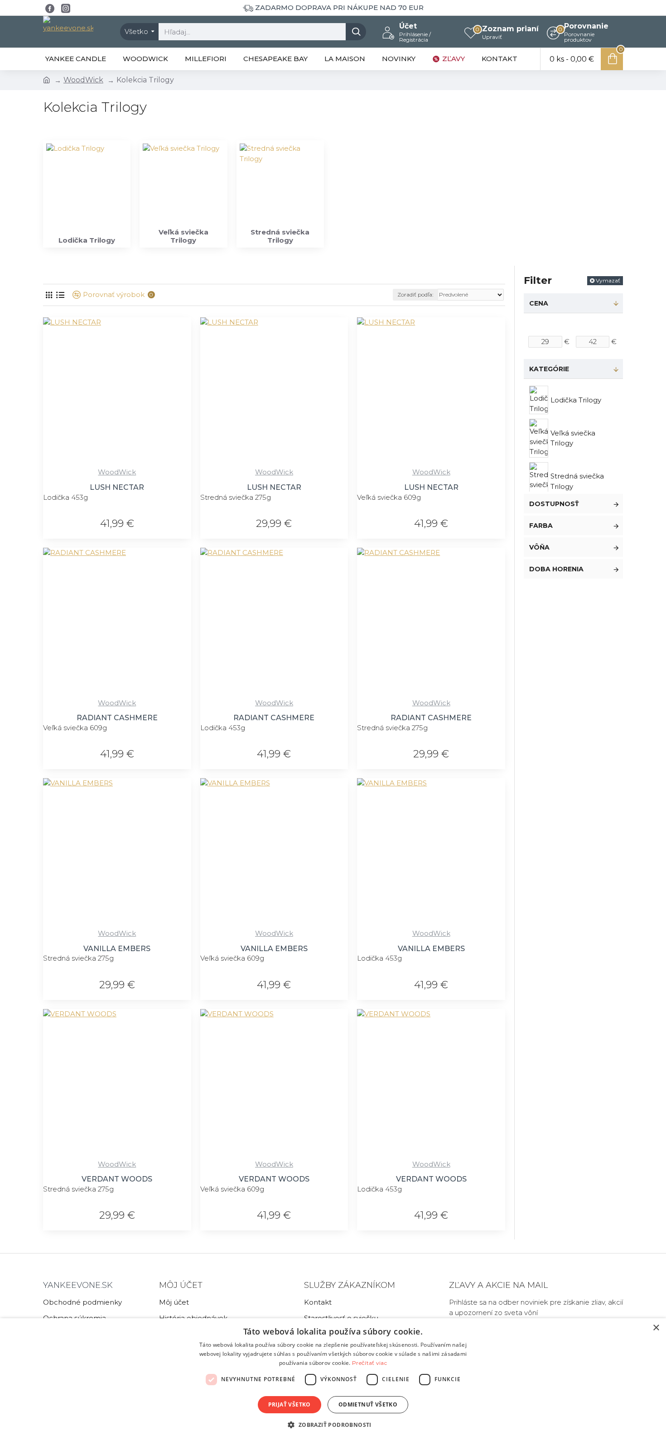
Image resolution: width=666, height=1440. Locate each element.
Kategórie (549, 369)
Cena (538, 303)
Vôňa (539, 547)
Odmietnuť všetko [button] (367, 1404)
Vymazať (608, 280)
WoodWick (83, 80)
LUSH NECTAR (117, 487)
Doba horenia (556, 569)
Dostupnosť (554, 504)
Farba (541, 525)
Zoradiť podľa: (415, 294)
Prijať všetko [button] (289, 1404)
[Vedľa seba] (48, 295)
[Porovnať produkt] (181, 462)
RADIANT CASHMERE (117, 717)
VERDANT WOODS (117, 1179)
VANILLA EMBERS (116, 948)
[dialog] (333, 1379)
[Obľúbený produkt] (162, 461)
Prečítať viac (369, 1362)
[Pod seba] (60, 295)
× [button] (655, 1328)
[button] (332, 1424)
